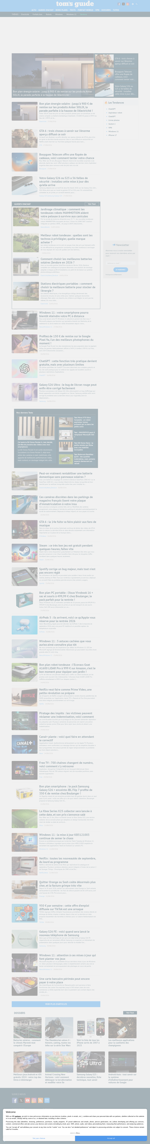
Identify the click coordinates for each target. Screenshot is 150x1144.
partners (18, 1116)
